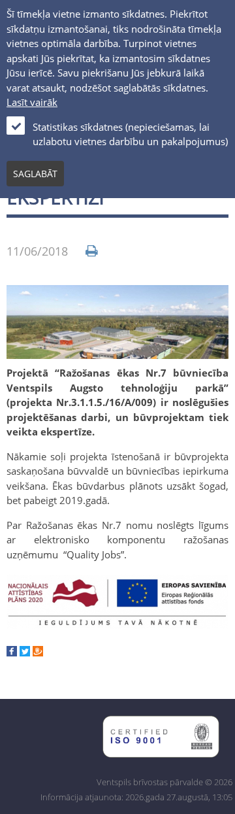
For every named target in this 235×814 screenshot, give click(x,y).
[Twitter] (25, 652)
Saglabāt (35, 173)
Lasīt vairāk (32, 102)
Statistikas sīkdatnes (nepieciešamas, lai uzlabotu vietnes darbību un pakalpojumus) (130, 134)
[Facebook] (12, 652)
